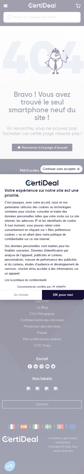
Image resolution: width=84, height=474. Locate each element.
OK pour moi (63, 295)
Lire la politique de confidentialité (26, 280)
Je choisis (21, 295)
